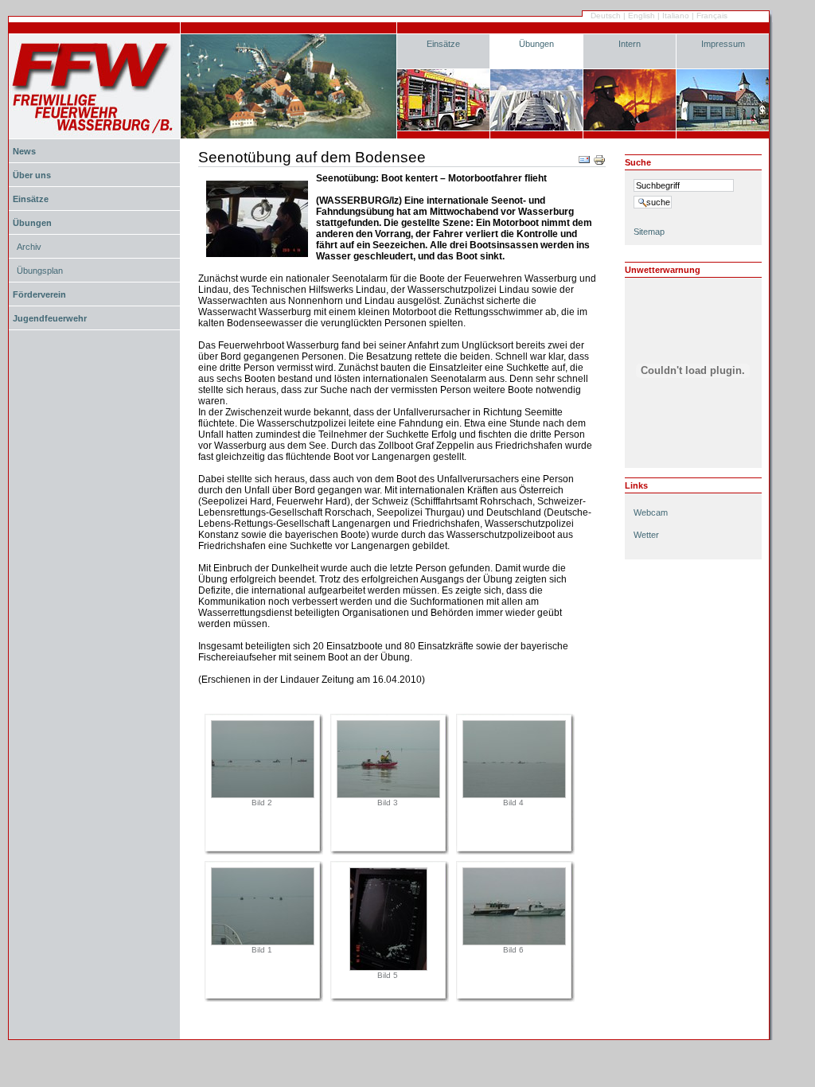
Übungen (536, 44)
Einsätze (443, 44)
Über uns (32, 175)
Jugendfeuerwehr (50, 318)
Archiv (29, 246)
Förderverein (39, 294)
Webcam (651, 512)
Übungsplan (40, 270)
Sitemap (649, 231)
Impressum (723, 44)
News (24, 151)
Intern (629, 44)
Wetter (646, 535)
